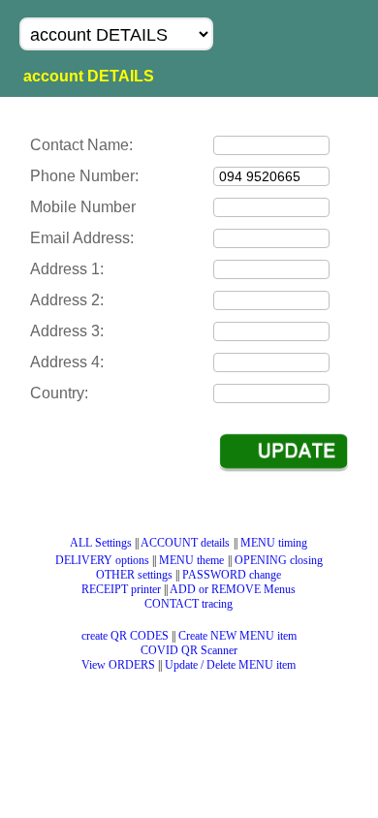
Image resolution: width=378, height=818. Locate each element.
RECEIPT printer (121, 589)
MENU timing (273, 543)
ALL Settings (101, 543)
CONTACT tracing (188, 604)
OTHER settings (134, 575)
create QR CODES (125, 636)
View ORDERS (118, 665)
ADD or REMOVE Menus (233, 589)
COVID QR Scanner (189, 650)
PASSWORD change (231, 575)
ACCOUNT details (185, 543)
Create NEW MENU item (237, 636)
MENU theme (191, 560)
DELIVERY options (102, 560)
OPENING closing (279, 560)
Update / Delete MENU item (230, 665)
